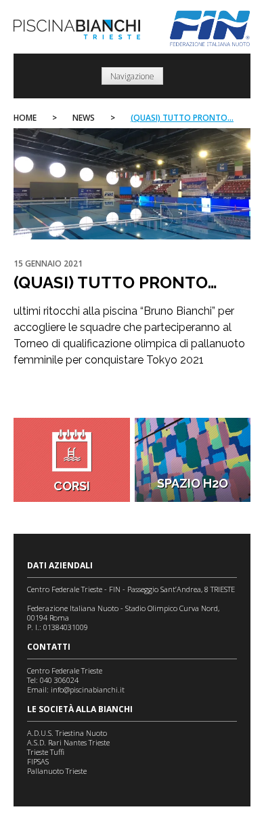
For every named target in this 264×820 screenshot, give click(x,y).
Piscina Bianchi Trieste (77, 29)
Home (25, 117)
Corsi (71, 486)
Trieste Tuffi (45, 752)
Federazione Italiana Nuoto (210, 28)
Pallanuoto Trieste (57, 771)
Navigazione (132, 76)
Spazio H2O (192, 483)
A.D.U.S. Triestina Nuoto (67, 733)
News (83, 117)
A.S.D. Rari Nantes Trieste (68, 742)
